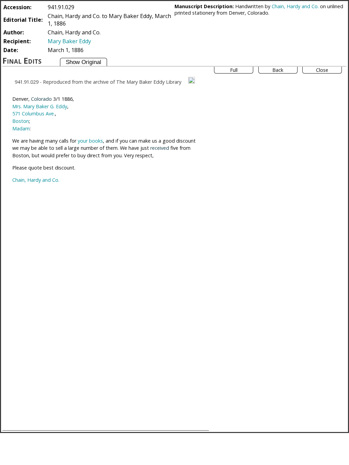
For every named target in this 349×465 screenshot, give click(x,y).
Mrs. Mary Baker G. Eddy (39, 106)
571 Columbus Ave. (33, 113)
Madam (21, 128)
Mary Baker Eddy (69, 41)
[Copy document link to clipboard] (191, 80)
